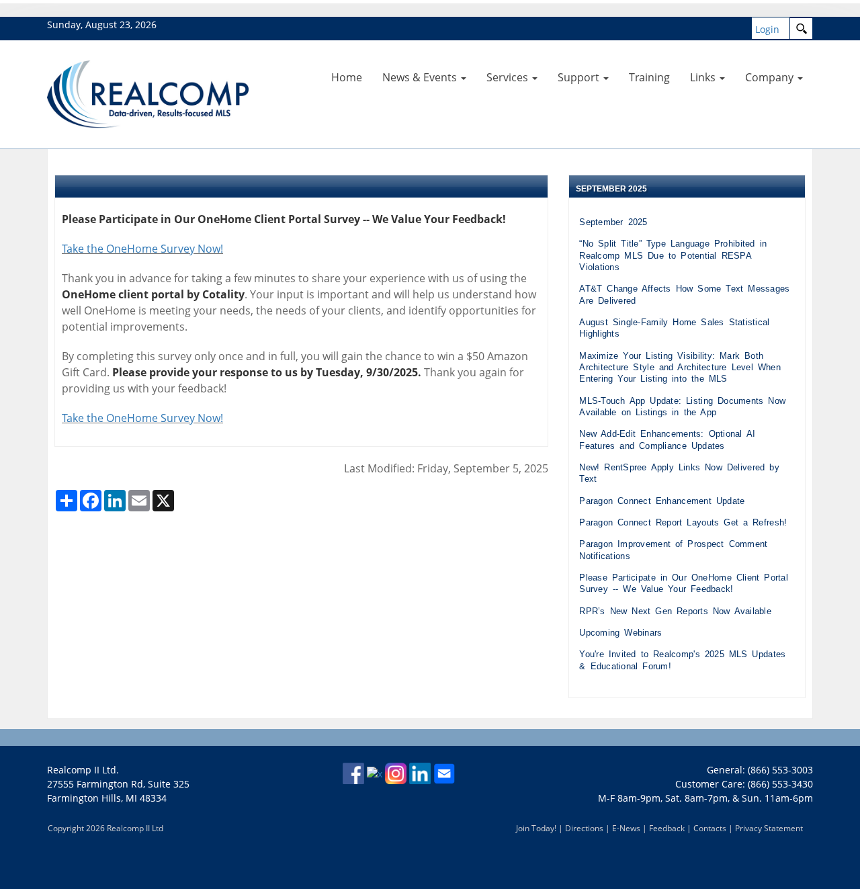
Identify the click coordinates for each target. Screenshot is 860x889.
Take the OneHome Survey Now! (142, 248)
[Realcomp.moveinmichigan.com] (148, 93)
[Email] (444, 772)
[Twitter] (58, 161)
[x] (374, 772)
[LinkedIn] (420, 772)
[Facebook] (55, 161)
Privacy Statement (769, 828)
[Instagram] (395, 772)
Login (767, 29)
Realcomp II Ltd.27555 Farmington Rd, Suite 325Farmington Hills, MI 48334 (118, 783)
